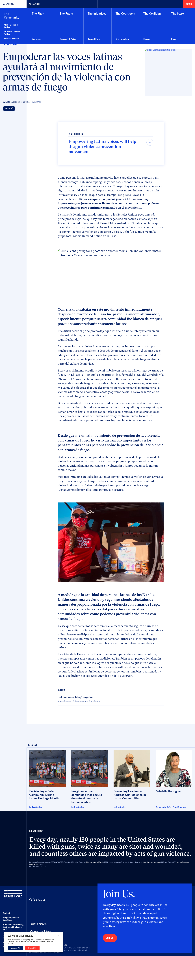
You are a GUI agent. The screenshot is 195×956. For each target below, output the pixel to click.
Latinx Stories (10, 44)
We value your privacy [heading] (20, 936)
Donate (188, 4)
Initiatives (38, 924)
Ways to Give (40, 931)
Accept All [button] (15, 948)
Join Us (109, 937)
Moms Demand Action (11, 26)
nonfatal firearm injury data (150, 862)
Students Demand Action (12, 32)
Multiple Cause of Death (94, 862)
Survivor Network (11, 38)
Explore (10, 4)
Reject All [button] (32, 948)
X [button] (58, 935)
